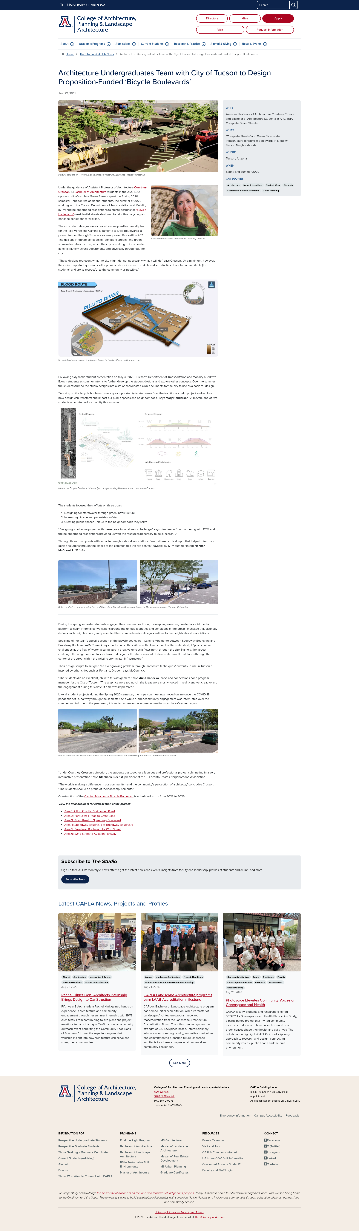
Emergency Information (235, 1115)
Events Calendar (213, 1140)
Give (245, 18)
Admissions (123, 44)
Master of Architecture (134, 1172)
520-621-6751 (162, 1091)
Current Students (152, 44)
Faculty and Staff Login (217, 1170)
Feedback (292, 1115)
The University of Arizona (209, 1217)
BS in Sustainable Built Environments (135, 1164)
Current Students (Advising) (76, 1158)
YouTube (272, 1164)
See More (179, 1063)
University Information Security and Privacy (179, 1212)
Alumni (63, 1164)
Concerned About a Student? (221, 1164)
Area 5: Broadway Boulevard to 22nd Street (92, 829)
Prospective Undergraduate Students (82, 1140)
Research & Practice (187, 44)
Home (70, 54)
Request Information (270, 30)
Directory (212, 18)
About (64, 44)
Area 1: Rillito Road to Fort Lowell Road (89, 811)
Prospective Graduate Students (78, 1146)
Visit (220, 30)
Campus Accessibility (268, 1115)
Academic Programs (92, 44)
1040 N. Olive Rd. (164, 1096)
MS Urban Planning (173, 1166)
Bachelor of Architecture (90, 192)
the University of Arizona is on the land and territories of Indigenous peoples (145, 1193)
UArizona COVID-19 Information (223, 1158)
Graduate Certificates (174, 1172)
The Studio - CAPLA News (97, 54)
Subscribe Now (75, 879)
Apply (278, 18)
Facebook (273, 1140)
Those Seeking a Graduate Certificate (83, 1152)
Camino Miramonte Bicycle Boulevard (109, 796)
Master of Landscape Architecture (174, 1148)
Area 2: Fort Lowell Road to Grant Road (89, 816)
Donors (63, 1170)
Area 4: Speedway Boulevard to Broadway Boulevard (98, 825)
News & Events (251, 44)
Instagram (273, 1152)
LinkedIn (272, 1158)
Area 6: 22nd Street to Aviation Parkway (90, 834)
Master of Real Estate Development (174, 1158)
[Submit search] (294, 5)
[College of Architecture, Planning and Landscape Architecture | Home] (97, 24)
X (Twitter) (273, 1146)
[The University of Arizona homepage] (83, 5)
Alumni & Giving (221, 44)
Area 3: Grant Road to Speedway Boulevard (92, 820)
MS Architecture (171, 1140)
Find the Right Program (135, 1140)
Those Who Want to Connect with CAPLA (85, 1176)
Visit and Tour (211, 1146)
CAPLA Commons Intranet (219, 1152)
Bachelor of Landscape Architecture (135, 1154)
